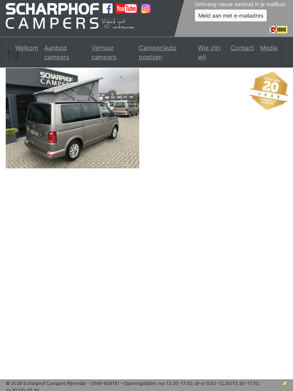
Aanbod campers (56, 52)
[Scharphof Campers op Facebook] (108, 8)
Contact (242, 48)
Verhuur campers (104, 52)
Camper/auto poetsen (158, 52)
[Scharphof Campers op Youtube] (126, 8)
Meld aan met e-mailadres (230, 15)
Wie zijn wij (209, 52)
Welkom (26, 48)
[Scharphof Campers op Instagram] (146, 8)
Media (269, 48)
